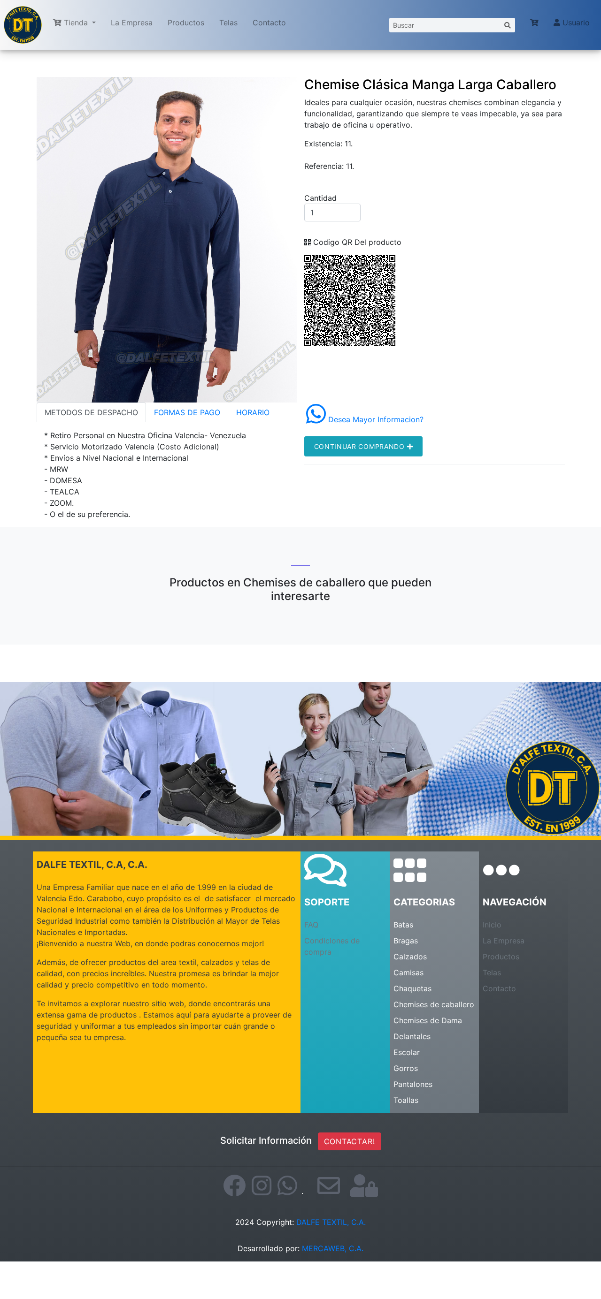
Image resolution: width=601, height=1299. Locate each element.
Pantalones (412, 1084)
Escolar (406, 1052)
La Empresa (132, 22)
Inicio (492, 924)
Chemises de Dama (427, 1020)
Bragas (405, 940)
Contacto (269, 22)
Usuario (575, 22)
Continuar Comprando (360, 446)
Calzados (410, 956)
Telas (228, 22)
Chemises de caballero (433, 1004)
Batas (403, 924)
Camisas (408, 972)
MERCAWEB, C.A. (332, 1248)
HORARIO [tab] (253, 412)
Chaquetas (412, 988)
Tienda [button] (76, 22)
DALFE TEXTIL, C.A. (331, 1222)
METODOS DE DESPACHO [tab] (91, 412)
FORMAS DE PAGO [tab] (187, 412)
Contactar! (349, 1141)
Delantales (412, 1036)
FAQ (311, 924)
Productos (186, 22)
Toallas (405, 1100)
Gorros (405, 1068)
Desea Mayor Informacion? (375, 419)
